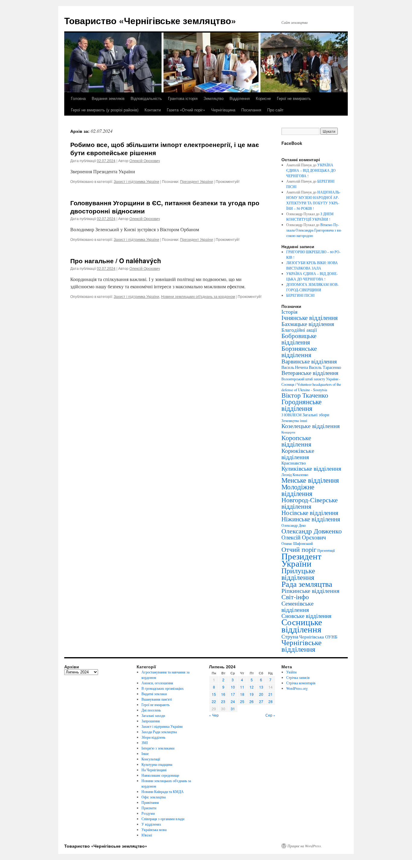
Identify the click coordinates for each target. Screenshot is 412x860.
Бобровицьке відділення (298, 338)
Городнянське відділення (301, 405)
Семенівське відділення (297, 606)
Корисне (263, 98)
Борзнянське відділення (299, 351)
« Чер (214, 715)
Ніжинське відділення (310, 519)
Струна (289, 636)
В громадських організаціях (162, 688)
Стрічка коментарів (300, 682)
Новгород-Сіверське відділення (309, 502)
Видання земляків (108, 98)
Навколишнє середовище (160, 775)
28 (270, 701)
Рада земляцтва (306, 584)
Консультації (150, 758)
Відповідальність (146, 98)
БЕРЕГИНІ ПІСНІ (300, 295)
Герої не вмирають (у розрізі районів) (104, 110)
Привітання (150, 802)
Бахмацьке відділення (307, 324)
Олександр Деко (293, 525)
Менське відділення (310, 479)
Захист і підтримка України (136, 181)
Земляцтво (213, 98)
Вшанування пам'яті (156, 699)
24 (233, 701)
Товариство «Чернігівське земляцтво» (150, 20)
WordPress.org (297, 688)
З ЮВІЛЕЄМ (291, 415)
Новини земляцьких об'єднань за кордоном (198, 296)
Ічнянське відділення (309, 317)
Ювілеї (146, 835)
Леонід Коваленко (294, 474)
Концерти (288, 432)
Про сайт (275, 110)
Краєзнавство (293, 463)
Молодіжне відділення (297, 490)
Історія (289, 311)
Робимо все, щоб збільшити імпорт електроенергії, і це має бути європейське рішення (164, 148)
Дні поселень (151, 710)
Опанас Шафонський (297, 543)
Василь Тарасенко (325, 367)
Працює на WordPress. (304, 845)
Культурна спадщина (156, 764)
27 (261, 701)
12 (251, 686)
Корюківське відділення (297, 453)
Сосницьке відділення (301, 625)
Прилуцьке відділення (298, 574)
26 (251, 701)
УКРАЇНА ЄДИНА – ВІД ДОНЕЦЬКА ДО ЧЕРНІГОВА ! (311, 170)
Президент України (196, 181)
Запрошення (150, 720)
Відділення (240, 98)
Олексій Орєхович (144, 160)
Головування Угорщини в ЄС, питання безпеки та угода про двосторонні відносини (164, 206)
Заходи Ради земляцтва (159, 731)
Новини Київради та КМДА (162, 791)
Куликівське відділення (311, 468)
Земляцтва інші (294, 420)
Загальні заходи (153, 715)
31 (233, 708)
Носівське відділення (309, 512)
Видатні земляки (154, 693)
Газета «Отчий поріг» (186, 110)
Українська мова (153, 829)
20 (261, 694)
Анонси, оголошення (157, 682)
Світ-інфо (295, 596)
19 (251, 694)
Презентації (326, 550)
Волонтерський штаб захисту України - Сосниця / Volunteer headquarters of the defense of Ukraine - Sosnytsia (311, 384)
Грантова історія (183, 98)
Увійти (291, 672)
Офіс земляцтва (153, 796)
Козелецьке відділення (310, 426)
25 (242, 701)
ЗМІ (144, 742)
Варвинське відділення (309, 361)
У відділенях (151, 824)
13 (261, 686)
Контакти (152, 110)
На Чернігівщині (153, 769)
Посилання (251, 110)
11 (242, 686)
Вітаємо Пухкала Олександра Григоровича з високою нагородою (314, 230)
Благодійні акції (299, 329)
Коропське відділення (296, 440)
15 (214, 694)
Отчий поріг (298, 549)
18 (242, 694)
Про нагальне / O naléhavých (115, 260)
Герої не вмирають (294, 98)
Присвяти (148, 807)
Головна (78, 98)
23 (223, 701)
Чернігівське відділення (301, 645)
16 (223, 694)
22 (214, 701)
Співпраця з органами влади (162, 818)
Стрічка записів (298, 677)
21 (270, 694)
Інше (145, 753)
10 (233, 686)
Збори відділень (153, 737)
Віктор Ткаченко (304, 395)
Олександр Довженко (311, 530)
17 (233, 694)
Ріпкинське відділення (310, 591)
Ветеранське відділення (309, 372)
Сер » (270, 715)
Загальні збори (316, 414)
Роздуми (148, 813)
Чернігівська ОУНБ (318, 637)
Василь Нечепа (294, 367)
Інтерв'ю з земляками (157, 748)
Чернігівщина (223, 110)
